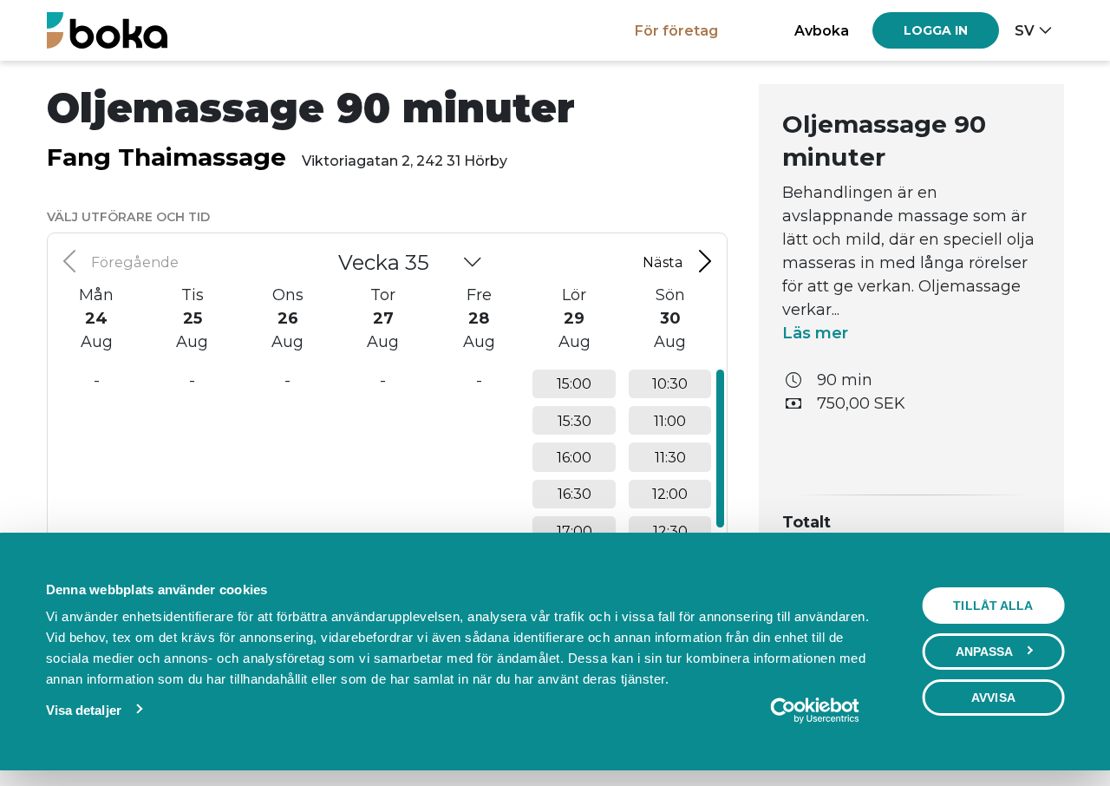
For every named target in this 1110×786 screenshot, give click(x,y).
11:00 (670, 420)
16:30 (574, 493)
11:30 (670, 457)
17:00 (574, 531)
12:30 (670, 531)
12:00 (670, 493)
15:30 (574, 420)
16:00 (574, 457)
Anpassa (985, 651)
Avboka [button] (821, 30)
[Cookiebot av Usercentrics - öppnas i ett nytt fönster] (815, 711)
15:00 (574, 383)
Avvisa (993, 697)
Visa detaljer (83, 710)
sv (1025, 30)
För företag (676, 30)
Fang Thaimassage (166, 157)
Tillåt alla (993, 605)
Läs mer (815, 333)
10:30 (670, 383)
